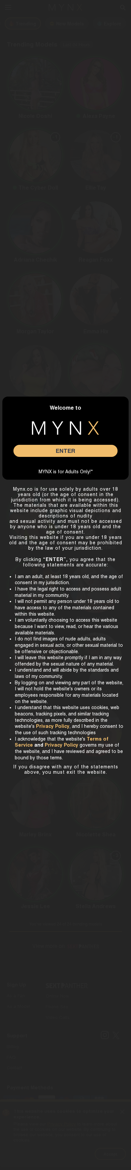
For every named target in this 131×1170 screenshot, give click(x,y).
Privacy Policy (61, 745)
